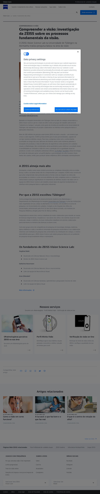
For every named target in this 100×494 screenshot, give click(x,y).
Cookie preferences (32, 109)
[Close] (78, 52)
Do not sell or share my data (66, 109)
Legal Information (40, 104)
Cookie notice (29, 104)
